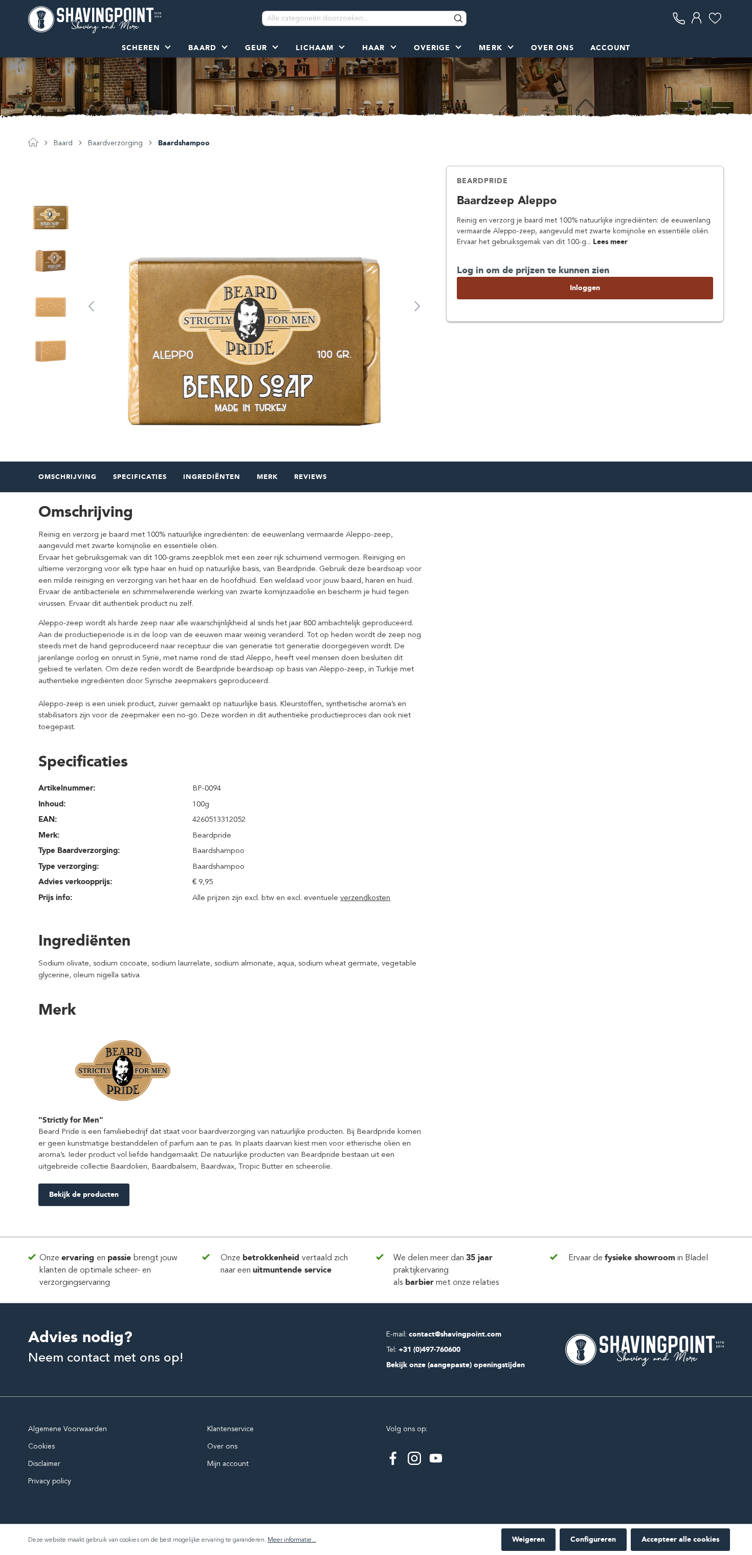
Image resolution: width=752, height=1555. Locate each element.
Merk (267, 476)
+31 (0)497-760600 (429, 1349)
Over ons (222, 1446)
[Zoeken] (459, 18)
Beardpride (482, 181)
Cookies (41, 1446)
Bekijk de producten (84, 1194)
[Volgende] (417, 305)
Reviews (310, 476)
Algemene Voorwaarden (67, 1429)
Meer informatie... (292, 1539)
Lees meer (610, 241)
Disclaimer (44, 1463)
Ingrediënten (211, 476)
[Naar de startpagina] (94, 18)
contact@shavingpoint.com (455, 1334)
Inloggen (585, 287)
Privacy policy (49, 1481)
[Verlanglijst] (715, 18)
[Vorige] (91, 305)
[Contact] (679, 18)
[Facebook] (393, 1458)
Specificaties (140, 476)
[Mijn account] (697, 18)
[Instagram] (414, 1458)
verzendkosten (365, 897)
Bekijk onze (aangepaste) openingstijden (455, 1365)
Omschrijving (67, 476)
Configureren (593, 1539)
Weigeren (528, 1539)
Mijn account (228, 1463)
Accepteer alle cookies (680, 1539)
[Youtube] (436, 1458)
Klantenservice (230, 1429)
